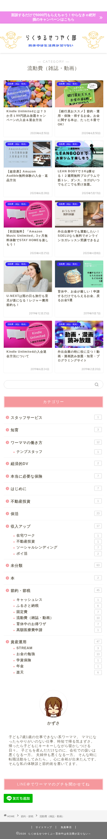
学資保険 (57, 660)
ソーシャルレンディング (57, 547)
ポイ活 (57, 553)
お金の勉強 (58, 654)
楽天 (57, 672)
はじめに (55, 489)
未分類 (55, 565)
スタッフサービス (55, 417)
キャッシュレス (57, 600)
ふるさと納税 (57, 606)
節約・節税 (55, 590)
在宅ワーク (57, 535)
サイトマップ (44, 827)
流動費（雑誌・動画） (58, 618)
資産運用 (55, 642)
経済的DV (55, 464)
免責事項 (66, 827)
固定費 (57, 612)
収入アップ (55, 526)
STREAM (57, 648)
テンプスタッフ (57, 452)
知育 (55, 430)
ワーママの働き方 (55, 442)
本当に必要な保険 (55, 476)
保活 (55, 514)
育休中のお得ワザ (57, 624)
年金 (57, 666)
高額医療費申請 (57, 630)
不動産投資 (55, 501)
